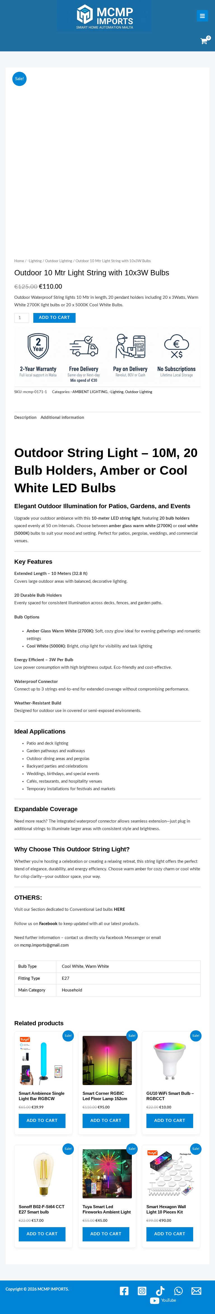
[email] (197, 1244)
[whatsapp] (179, 1244)
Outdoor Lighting (58, 261)
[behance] (161, 1244)
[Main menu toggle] (202, 15)
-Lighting (34, 261)
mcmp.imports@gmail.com (44, 945)
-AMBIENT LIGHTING (89, 392)
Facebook (48, 924)
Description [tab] (25, 417)
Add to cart (54, 318)
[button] (191, 83)
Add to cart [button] (42, 1073)
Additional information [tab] (62, 417)
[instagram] (143, 1244)
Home (19, 261)
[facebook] (125, 1244)
